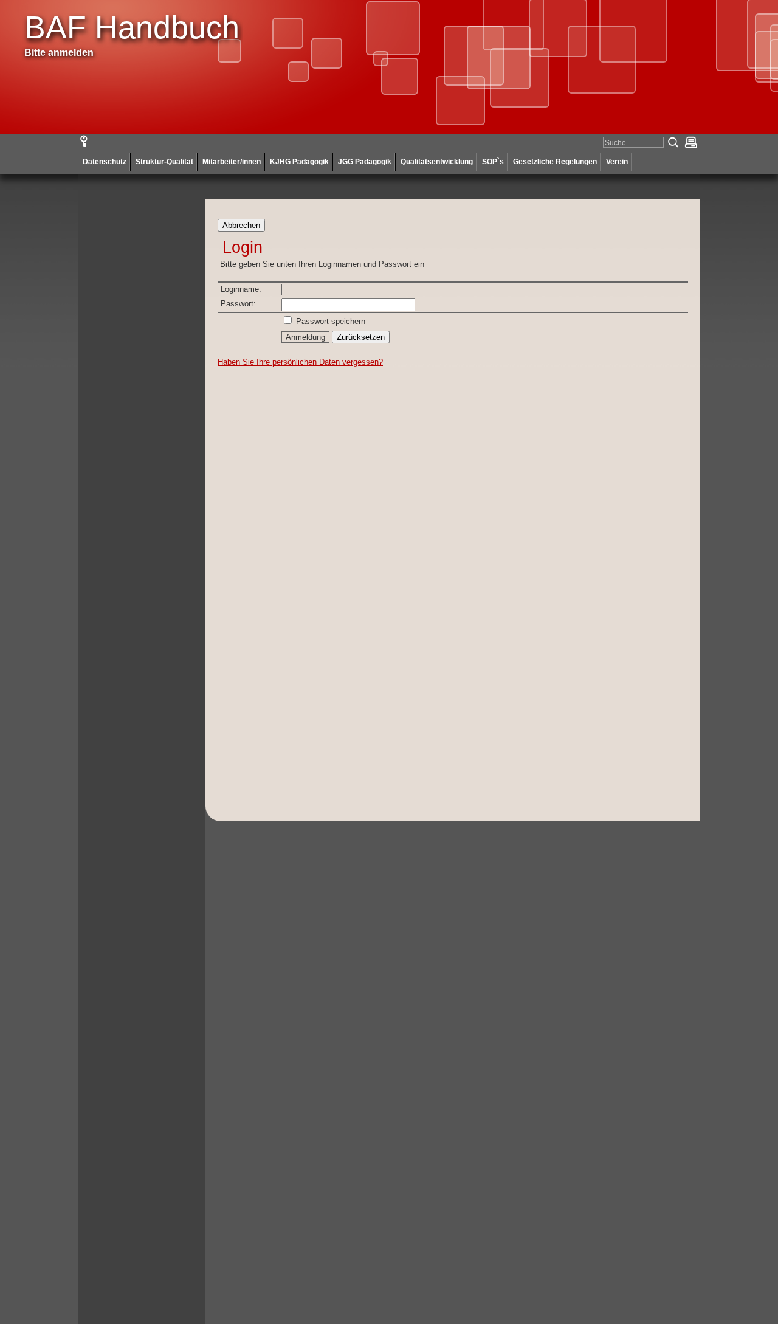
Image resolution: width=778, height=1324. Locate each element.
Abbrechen (241, 225)
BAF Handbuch (131, 27)
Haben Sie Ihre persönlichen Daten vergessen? (300, 362)
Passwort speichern (330, 321)
